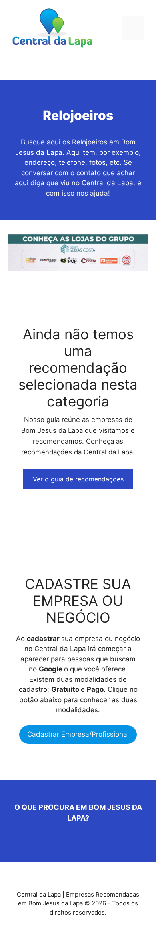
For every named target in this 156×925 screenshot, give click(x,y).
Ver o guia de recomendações (78, 479)
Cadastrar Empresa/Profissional (78, 734)
